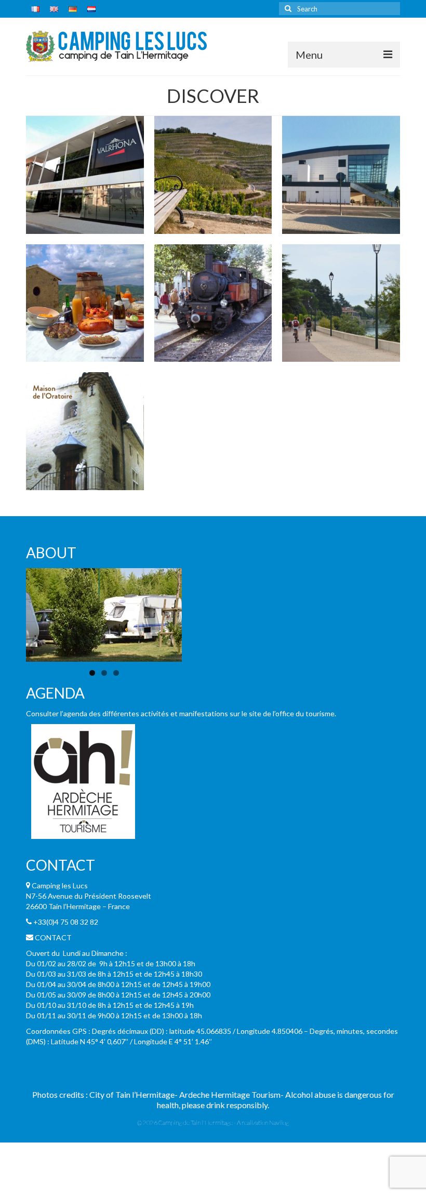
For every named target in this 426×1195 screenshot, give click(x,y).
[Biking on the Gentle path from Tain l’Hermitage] (341, 303)
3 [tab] (116, 673)
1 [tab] (92, 673)
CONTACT (53, 937)
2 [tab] (104, 673)
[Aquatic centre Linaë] (341, 175)
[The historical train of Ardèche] (213, 303)
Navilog (279, 1122)
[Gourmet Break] (85, 303)
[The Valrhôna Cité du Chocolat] (85, 175)
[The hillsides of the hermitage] (213, 175)
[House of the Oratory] (85, 431)
